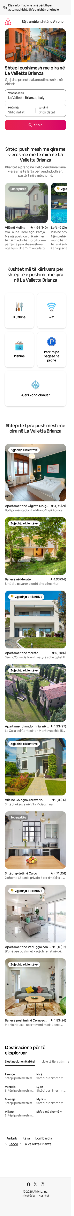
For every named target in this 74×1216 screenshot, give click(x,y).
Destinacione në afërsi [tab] (20, 1061)
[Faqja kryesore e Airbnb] (8, 21)
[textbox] (20, 112)
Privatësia (28, 1196)
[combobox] (35, 97)
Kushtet (44, 1196)
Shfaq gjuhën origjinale (43, 9)
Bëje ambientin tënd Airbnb (43, 21)
